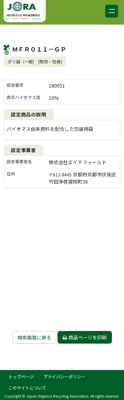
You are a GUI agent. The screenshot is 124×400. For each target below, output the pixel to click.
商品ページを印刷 (87, 337)
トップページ (21, 377)
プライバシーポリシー (64, 377)
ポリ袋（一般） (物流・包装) (35, 62)
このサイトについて (27, 388)
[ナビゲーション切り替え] (111, 11)
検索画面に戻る (34, 337)
